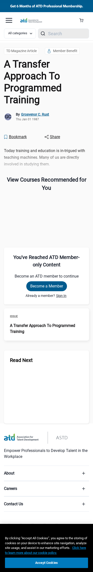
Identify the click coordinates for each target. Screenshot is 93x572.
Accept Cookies (46, 563)
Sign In (61, 296)
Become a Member (46, 286)
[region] (46, 548)
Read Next (21, 360)
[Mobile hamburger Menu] (9, 20)
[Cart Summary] (83, 20)
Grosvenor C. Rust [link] (35, 114)
